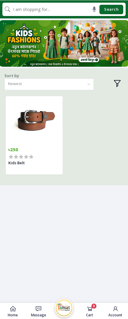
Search (111, 9)
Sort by (11, 75)
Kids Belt (16, 162)
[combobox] (49, 84)
